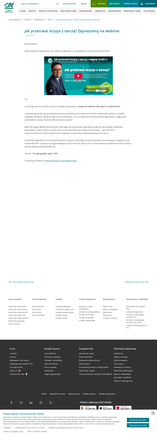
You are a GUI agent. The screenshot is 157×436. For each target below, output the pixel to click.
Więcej (83, 4)
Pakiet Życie (107, 315)
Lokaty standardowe (134, 312)
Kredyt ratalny (61, 315)
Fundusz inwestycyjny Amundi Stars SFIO (135, 321)
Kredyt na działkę (86, 317)
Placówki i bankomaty (53, 360)
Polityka (89, 394)
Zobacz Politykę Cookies (37, 431)
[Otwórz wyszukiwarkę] (57, 3)
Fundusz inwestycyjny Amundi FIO (135, 315)
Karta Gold (36, 309)
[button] (153, 413)
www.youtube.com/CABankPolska (61, 160)
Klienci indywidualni (29, 4)
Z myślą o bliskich (110, 318)
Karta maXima (38, 306)
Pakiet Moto (107, 306)
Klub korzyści (84, 364)
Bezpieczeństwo (69, 3)
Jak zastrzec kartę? (86, 353)
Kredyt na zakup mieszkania (86, 307)
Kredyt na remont (86, 314)
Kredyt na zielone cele (65, 309)
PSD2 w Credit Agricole (123, 381)
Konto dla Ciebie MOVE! (18, 312)
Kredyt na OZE (61, 318)
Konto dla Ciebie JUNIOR (19, 318)
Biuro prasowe (50, 367)
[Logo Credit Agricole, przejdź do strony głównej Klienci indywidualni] (9, 7)
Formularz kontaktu (52, 357)
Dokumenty (118, 353)
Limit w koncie (14, 324)
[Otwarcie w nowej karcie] (88, 408)
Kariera (13, 357)
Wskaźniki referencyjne (123, 370)
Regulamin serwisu (57, 394)
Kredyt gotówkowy (63, 306)
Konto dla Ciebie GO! (17, 315)
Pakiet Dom (107, 312)
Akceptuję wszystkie (138, 420)
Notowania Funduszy (122, 367)
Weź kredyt (114, 3)
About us (13, 370)
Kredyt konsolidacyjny (65, 312)
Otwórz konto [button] (130, 3)
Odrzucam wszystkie (138, 425)
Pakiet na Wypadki (110, 309)
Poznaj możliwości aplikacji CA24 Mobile (95, 374)
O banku (28, 19)
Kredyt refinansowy (87, 320)
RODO (44, 394)
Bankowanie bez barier (19, 360)
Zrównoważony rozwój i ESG (21, 364)
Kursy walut (119, 364)
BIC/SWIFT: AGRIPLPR (122, 377)
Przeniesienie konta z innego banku (93, 367)
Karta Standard (38, 315)
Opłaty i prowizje (121, 357)
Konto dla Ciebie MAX (17, 306)
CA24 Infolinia (50, 353)
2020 (50, 19)
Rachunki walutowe (17, 321)
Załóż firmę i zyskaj (87, 370)
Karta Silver (37, 312)
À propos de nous (17, 374)
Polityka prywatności (107, 394)
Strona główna (15, 19)
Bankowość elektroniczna (89, 360)
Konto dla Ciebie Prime (18, 309)
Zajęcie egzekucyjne (53, 374)
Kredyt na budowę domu (89, 312)
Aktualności (40, 19)
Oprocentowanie (120, 360)
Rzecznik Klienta (51, 364)
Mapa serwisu (74, 394)
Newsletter (49, 370)
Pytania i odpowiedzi (122, 374)
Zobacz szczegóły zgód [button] (13, 431)
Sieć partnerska (16, 367)
